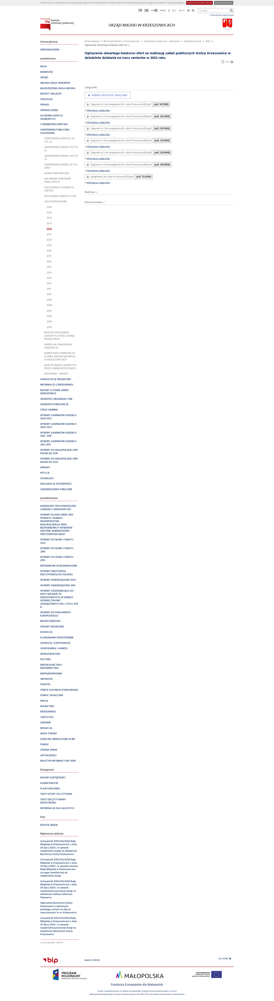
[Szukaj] (231, 10)
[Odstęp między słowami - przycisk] (154, 11)
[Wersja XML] (227, 62)
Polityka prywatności (223, 2)
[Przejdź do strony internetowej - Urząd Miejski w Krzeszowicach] (227, 24)
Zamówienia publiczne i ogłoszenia (162, 41)
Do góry (223, 959)
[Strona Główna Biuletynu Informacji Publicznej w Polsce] (50, 960)
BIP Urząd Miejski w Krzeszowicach (122, 41)
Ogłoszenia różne (192, 41)
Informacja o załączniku (97, 110)
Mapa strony (92, 960)
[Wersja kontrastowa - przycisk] (188, 11)
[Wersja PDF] (223, 62)
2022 (208, 41)
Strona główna (92, 41)
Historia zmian (93, 202)
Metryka (90, 192)
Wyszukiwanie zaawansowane (222, 15)
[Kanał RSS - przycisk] (193, 11)
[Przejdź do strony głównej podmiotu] (57, 25)
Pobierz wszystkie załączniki (106, 96)
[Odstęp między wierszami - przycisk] (147, 11)
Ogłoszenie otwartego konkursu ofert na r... (107, 45)
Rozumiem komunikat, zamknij (199, 2)
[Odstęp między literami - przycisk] (140, 11)
